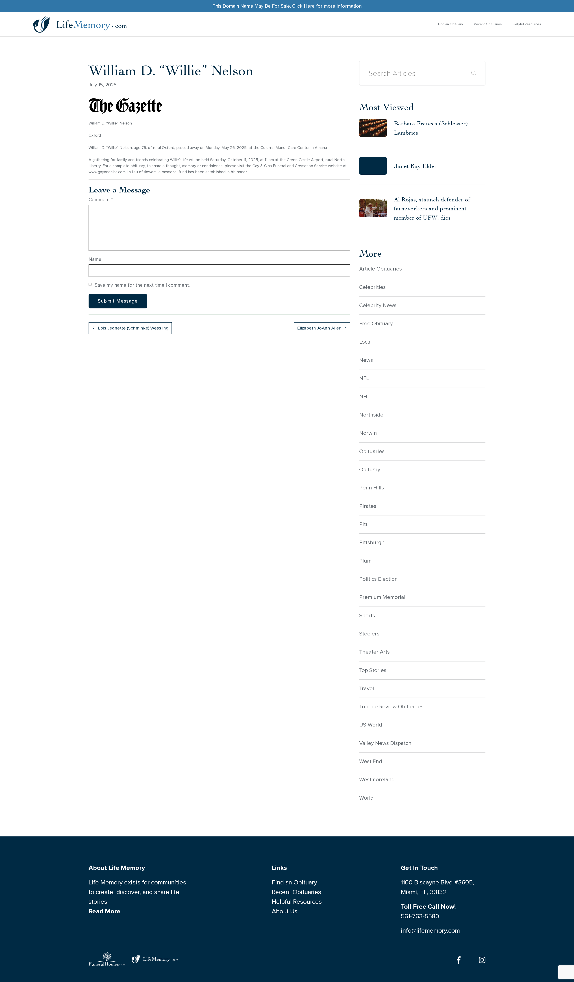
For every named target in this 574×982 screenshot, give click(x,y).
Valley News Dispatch (385, 743)
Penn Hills (371, 487)
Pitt (363, 524)
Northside (371, 415)
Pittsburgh (372, 542)
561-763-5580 (420, 916)
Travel (366, 688)
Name (95, 259)
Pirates (367, 506)
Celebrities (372, 287)
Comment (101, 200)
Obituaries (372, 451)
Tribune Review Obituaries (391, 706)
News (366, 360)
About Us (284, 911)
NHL (364, 396)
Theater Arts (374, 652)
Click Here (303, 6)
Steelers (369, 634)
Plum (365, 561)
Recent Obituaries (488, 24)
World (366, 798)
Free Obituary (376, 323)
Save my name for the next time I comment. (142, 285)
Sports (367, 615)
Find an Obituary (450, 24)
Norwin (368, 433)
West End (370, 761)
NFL (364, 378)
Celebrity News (377, 305)
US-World (370, 725)
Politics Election (378, 579)
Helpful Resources (527, 24)
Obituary (369, 469)
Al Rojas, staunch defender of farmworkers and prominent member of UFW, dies (432, 208)
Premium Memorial (382, 597)
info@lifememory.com (430, 930)
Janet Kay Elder (415, 166)
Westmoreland (377, 779)
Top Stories (372, 670)
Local (365, 342)
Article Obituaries (380, 269)
